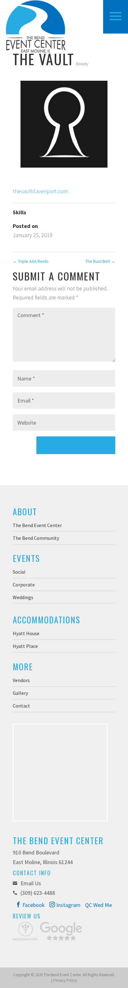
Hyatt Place (25, 646)
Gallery (20, 693)
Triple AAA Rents (30, 261)
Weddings (23, 597)
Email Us (30, 883)
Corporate (24, 584)
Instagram (67, 904)
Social (19, 572)
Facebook (33, 904)
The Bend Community (36, 538)
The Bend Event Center (37, 525)
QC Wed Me (98, 904)
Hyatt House (26, 633)
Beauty (82, 63)
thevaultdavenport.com (40, 191)
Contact (21, 706)
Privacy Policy (65, 980)
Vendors (21, 680)
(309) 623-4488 (38, 892)
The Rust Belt (100, 261)
